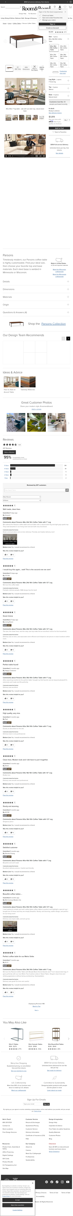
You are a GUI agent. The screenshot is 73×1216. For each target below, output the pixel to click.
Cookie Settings (17, 1210)
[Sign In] (59, 7)
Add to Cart (59, 128)
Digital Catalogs (8, 1155)
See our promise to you (18, 1071)
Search (3, 7)
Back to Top (36, 1006)
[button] (10, 539)
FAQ (27, 1139)
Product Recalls (8, 1162)
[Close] (65, 11)
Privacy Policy (6, 1196)
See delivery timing (55, 113)
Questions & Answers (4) (15, 312)
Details (6, 281)
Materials (7, 296)
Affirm (48, 2)
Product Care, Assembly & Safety (11, 1148)
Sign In (52, 24)
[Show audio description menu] (40, 155)
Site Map (5, 1168)
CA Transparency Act (10, 1165)
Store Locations (8, 1129)
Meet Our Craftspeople (33, 1153)
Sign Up (46, 1104)
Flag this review (8, 558)
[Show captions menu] (37, 155)
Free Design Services (10, 1132)
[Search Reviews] (67, 490)
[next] (68, 338)
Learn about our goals (54, 1090)
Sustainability (30, 1160)
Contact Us (6, 1126)
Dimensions (8, 289)
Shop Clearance (54, 1152)
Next (37, 1010)
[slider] (23, 155)
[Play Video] (6, 155)
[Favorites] (65, 9)
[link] (13, 352)
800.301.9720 (7, 1122)
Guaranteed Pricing (32, 1126)
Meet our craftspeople (18, 1090)
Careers (28, 1150)
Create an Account (52, 28)
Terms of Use (54, 1193)
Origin (6, 304)
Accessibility (40, 1196)
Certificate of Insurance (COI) (35, 1135)
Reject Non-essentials (17, 1205)
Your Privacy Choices (39, 1193)
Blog (50, 1139)
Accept (17, 1200)
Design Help (22, 13)
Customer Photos (54, 1135)
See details (59, 153)
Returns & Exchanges (33, 1122)
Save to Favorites (60, 132)
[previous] (63, 338)
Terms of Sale (65, 1193)
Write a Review (9, 452)
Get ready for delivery (54, 1070)
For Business (32, 13)
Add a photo (36, 409)
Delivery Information (32, 1132)
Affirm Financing (8, 1152)
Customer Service (32, 1129)
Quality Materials (54, 1132)
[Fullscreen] (44, 155)
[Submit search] (21, 7)
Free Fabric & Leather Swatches (59, 1129)
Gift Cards (6, 1159)
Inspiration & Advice (55, 1126)
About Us (29, 1147)
